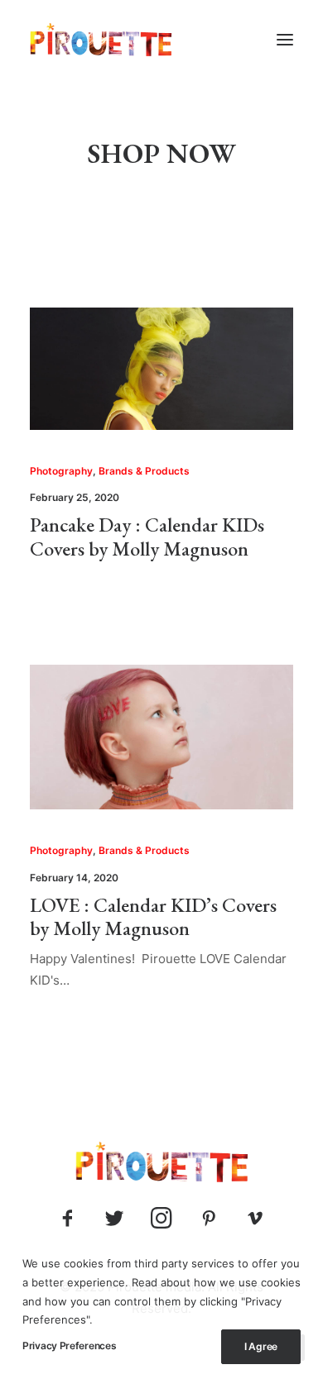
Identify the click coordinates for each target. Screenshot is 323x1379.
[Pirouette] (101, 39)
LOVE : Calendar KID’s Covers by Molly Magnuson (153, 917)
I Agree (260, 1346)
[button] (285, 39)
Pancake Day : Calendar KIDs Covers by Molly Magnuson (147, 536)
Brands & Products (144, 471)
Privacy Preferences (69, 1345)
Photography (61, 471)
